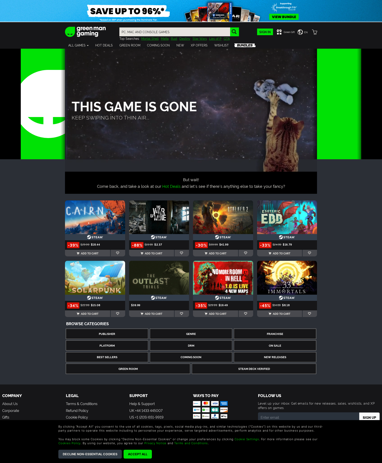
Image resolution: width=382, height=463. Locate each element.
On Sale (275, 345)
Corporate (10, 410)
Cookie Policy (77, 417)
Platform (107, 345)
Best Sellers (107, 357)
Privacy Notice (155, 443)
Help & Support (142, 403)
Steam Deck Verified (254, 369)
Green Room (128, 369)
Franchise (275, 334)
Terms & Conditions (81, 403)
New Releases (275, 357)
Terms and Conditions (191, 443)
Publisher (107, 334)
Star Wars (200, 38)
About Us (10, 403)
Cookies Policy (69, 443)
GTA (227, 38)
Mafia (165, 38)
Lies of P (215, 38)
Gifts (5, 417)
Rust (174, 38)
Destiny (185, 38)
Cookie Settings (247, 439)
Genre (191, 334)
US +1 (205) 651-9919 (146, 417)
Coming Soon (191, 357)
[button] (78, 45)
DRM (191, 345)
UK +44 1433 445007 (145, 410)
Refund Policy (77, 410)
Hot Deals (171, 186)
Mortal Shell (150, 38)
